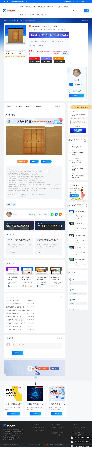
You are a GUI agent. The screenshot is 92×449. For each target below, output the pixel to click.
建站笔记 (66, 7)
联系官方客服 (77, 95)
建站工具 (23, 14)
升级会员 (64, 35)
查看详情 (12, 252)
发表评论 (38, 106)
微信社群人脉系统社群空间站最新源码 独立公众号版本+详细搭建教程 (84, 445)
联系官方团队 (44, 368)
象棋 (14, 204)
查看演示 (47, 58)
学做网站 (28, 7)
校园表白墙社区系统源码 (13, 313)
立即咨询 (57, 106)
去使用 (35, 414)
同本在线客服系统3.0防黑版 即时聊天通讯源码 (84, 437)
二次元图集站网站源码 (13, 278)
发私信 (77, 84)
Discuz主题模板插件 (12, 283)
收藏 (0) (66, 53)
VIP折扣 (41, 51)
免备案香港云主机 (36, 404)
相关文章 (29, 106)
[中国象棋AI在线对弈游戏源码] (34, 140)
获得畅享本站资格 (82, 107)
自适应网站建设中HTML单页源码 (78, 176)
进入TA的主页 (77, 91)
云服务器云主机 (41, 14)
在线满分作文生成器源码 (78, 169)
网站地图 (42, 445)
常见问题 (19, 106)
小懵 (31, 30)
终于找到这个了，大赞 (76, 293)
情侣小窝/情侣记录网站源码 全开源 (26, 278)
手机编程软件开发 (15, 404)
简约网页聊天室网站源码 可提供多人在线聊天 (81, 212)
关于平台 (34, 427)
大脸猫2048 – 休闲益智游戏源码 (15, 323)
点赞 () (58, 53)
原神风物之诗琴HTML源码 (81, 247)
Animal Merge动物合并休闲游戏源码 (81, 223)
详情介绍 (9, 106)
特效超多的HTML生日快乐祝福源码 (81, 259)
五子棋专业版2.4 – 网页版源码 (14, 326)
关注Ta (72, 84)
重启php (72, 303)
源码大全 (50, 7)
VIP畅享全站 (68, 1)
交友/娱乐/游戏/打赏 (29, 20)
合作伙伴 (41, 427)
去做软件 (13, 414)
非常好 (72, 283)
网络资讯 (31, 14)
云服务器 (47, 62)
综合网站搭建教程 (39, 7)
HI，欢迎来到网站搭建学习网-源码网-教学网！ (16, 1)
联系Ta (82, 85)
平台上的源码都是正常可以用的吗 (21, 240)
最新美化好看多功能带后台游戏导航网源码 (56, 278)
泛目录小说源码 (76, 147)
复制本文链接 (43, 214)
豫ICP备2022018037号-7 (56, 445)
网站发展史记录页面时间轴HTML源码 (50, 226)
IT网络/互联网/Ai (28, 282)
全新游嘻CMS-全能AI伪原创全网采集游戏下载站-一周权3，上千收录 (15, 320)
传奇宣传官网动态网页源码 (13, 316)
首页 (21, 7)
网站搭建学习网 (13, 194)
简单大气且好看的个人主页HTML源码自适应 (18, 226)
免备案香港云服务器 (58, 404)
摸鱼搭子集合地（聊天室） (13, 329)
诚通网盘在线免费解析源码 (78, 153)
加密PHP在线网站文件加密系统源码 (78, 161)
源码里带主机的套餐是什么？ (48, 240)
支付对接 (60, 62)
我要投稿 (85, 20)
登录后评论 (17, 353)
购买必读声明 (35, 62)
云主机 (76, 1)
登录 (86, 10)
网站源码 (19, 20)
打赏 (35, 161)
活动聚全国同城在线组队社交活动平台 (41, 278)
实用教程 (58, 7)
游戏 (8, 204)
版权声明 (41, 430)
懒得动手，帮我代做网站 (79, 122)
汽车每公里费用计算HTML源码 (81, 235)
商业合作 (34, 430)
